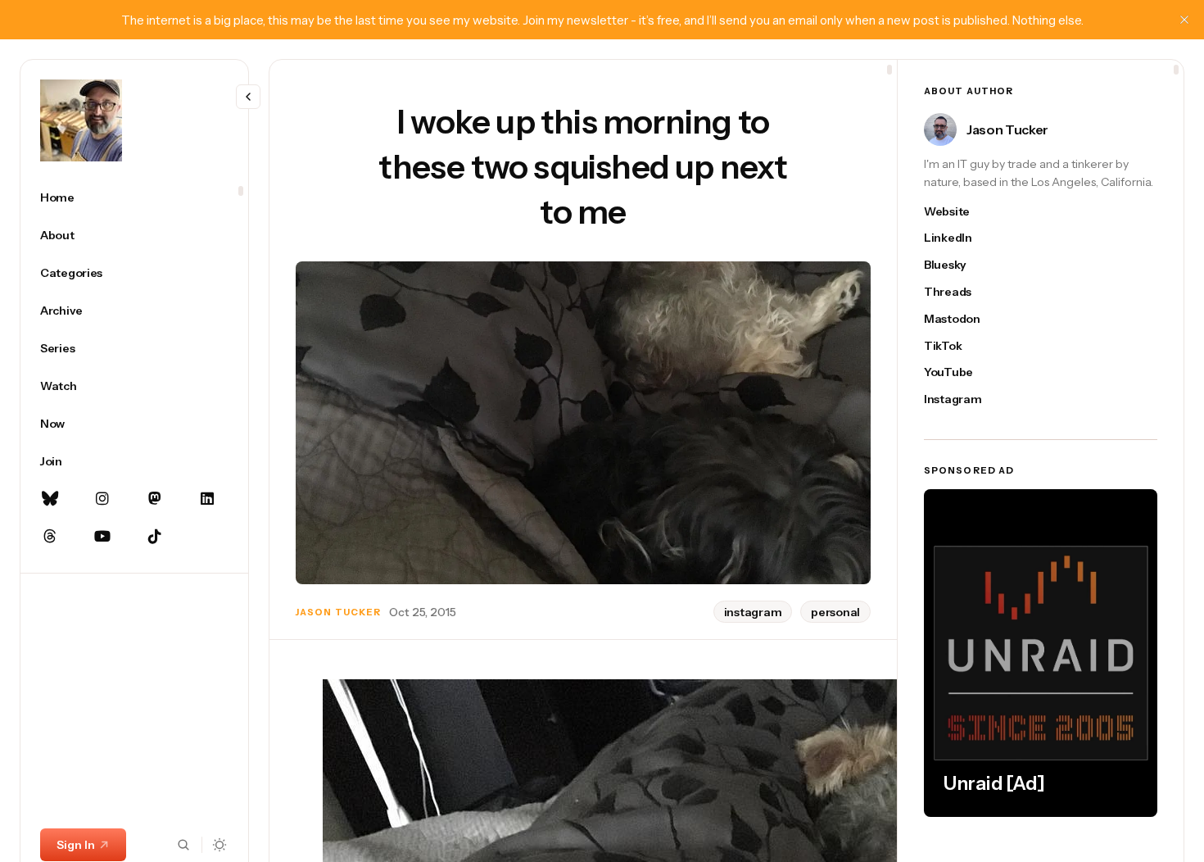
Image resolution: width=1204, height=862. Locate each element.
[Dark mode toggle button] (220, 845)
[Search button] (183, 845)
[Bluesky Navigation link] (50, 499)
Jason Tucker (338, 612)
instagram (752, 612)
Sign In (76, 844)
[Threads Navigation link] (50, 536)
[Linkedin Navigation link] (207, 499)
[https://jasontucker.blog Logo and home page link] (81, 120)
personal (835, 612)
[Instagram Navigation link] (102, 499)
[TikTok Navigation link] (154, 536)
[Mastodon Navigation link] (154, 499)
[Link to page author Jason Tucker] (940, 129)
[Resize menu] (248, 96)
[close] (1184, 20)
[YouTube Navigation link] (102, 536)
